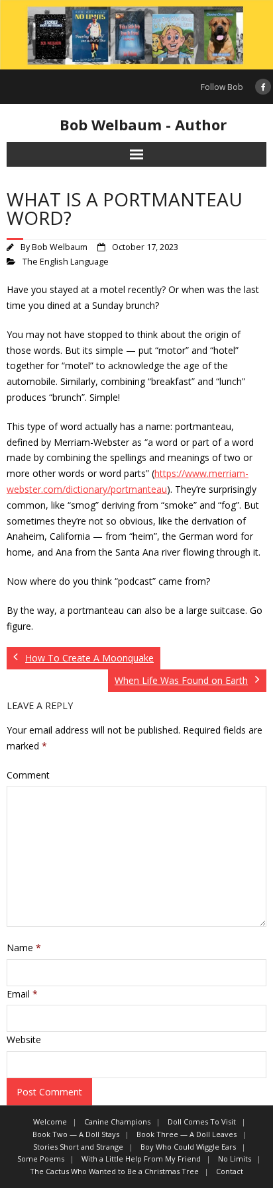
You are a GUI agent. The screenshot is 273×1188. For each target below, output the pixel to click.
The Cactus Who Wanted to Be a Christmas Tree (114, 1171)
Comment (28, 775)
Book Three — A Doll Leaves (186, 1134)
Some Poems (40, 1159)
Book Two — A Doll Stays (75, 1134)
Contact (229, 1171)
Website (24, 1039)
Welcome (50, 1121)
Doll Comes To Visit (202, 1121)
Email (22, 994)
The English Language (66, 261)
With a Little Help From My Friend (141, 1159)
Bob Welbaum (59, 247)
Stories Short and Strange (78, 1147)
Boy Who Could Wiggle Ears (188, 1147)
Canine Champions (117, 1121)
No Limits (234, 1159)
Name (24, 947)
